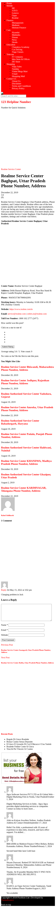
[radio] (31, 332)
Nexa (14, 40)
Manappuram (17, 23)
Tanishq (15, 69)
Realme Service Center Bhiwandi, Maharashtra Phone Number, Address (27, 368)
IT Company (17, 57)
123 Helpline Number (16, 102)
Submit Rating (7, 347)
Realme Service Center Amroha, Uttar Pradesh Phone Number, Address (27, 409)
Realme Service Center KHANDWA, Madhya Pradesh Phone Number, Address (26, 462)
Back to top (6, 904)
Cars (8, 30)
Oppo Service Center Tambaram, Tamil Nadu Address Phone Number (29, 887)
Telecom (10, 54)
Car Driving (17, 49)
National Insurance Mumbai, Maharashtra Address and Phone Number (30, 864)
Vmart (14, 74)
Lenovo (15, 13)
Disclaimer (16, 83)
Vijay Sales (17, 66)
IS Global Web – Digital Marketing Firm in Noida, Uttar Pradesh (30, 795)
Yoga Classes (17, 52)
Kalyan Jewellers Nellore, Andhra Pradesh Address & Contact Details (29, 821)
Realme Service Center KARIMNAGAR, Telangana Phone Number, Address (23, 489)
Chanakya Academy (20, 47)
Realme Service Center (11, 169)
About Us (16, 81)
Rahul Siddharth (7, 515)
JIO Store (16, 62)
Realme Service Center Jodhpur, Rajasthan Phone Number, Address (25, 382)
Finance (10, 20)
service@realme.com (17, 314)
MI (13, 8)
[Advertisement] (28, 139)
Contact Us (11, 79)
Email (4, 630)
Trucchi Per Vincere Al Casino (20, 749)
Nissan (15, 37)
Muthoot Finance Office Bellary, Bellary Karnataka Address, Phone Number (30, 845)
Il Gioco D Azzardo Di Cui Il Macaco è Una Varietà (29, 744)
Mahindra (16, 35)
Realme (15, 18)
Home (9, 3)
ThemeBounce (7, 900)
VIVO (15, 10)
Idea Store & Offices (21, 59)
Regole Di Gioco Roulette (18, 739)
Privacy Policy (18, 88)
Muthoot (15, 25)
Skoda (14, 42)
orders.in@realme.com (37, 314)
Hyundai (15, 32)
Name (4, 625)
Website (4, 635)
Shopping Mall (18, 76)
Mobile (10, 6)
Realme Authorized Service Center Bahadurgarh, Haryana (20, 422)
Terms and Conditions (21, 86)
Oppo (14, 15)
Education (11, 45)
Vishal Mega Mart (19, 71)
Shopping (11, 64)
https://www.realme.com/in (21, 309)
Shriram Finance (19, 27)
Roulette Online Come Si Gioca (20, 746)
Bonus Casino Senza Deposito (20, 742)
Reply (3, 590)
